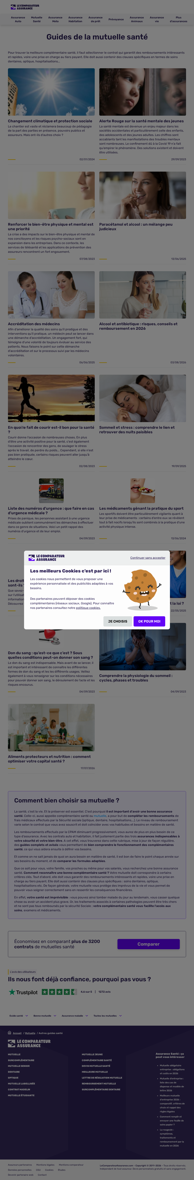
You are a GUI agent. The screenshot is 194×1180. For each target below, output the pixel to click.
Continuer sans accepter (144, 559)
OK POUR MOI (149, 621)
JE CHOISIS (117, 621)
